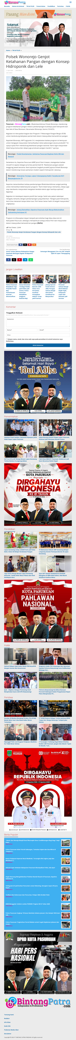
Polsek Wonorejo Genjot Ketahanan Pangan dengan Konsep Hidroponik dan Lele (34, 232)
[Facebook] (21, 245)
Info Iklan (7, 1022)
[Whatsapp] (30, 259)
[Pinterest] (30, 245)
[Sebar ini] (8, 259)
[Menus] (70, 2)
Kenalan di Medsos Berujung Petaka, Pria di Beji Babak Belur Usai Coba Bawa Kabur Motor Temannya (20, 720)
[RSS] (34, 245)
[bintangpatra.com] (15, 2)
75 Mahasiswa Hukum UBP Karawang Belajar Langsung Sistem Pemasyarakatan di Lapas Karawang (53, 552)
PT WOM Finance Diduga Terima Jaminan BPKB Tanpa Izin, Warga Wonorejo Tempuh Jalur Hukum (54, 720)
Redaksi (6, 1018)
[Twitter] (25, 245)
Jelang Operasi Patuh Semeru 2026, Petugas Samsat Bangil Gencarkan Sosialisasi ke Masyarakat (50, 290)
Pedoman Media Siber (11, 1030)
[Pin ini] (19, 259)
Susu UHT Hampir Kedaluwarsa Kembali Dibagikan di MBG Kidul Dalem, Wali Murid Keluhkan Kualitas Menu (53, 575)
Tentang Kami (9, 1015)
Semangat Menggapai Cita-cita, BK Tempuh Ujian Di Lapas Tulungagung (55, 251)
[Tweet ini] (14, 259)
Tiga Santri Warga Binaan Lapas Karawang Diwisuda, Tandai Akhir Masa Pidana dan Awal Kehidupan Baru (19, 575)
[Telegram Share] (25, 259)
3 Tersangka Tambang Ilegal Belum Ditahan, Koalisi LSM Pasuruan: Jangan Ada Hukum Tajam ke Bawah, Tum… (55, 744)
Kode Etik (7, 1026)
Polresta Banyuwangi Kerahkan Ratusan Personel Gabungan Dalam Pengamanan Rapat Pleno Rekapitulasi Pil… (54, 692)
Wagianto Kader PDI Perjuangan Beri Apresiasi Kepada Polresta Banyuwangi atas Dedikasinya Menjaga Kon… (54, 668)
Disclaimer (7, 1034)
